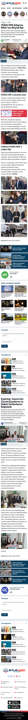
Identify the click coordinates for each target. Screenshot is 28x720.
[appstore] (14, 702)
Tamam (19, 718)
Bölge (14, 388)
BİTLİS (9, 8)
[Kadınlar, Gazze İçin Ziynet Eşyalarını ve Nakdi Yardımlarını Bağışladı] (14, 434)
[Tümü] (26, 355)
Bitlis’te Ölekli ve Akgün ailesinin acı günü (6, 309)
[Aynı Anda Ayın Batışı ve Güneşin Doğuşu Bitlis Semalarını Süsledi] (7, 289)
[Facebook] (8, 676)
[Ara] (23, 3)
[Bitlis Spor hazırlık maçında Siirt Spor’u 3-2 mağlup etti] (21, 316)
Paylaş (4, 61)
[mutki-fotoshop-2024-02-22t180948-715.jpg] (14, 137)
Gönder (4, 346)
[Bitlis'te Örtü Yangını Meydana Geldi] (7, 316)
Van (13, 366)
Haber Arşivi (19, 697)
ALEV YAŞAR (13, 273)
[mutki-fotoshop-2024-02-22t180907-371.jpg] (14, 197)
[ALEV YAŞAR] (4, 274)
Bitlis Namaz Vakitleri (8, 687)
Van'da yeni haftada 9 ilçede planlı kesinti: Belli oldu (18, 369)
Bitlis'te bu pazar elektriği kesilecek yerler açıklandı (19, 309)
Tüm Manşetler (20, 692)
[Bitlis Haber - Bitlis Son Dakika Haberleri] (11, 3)
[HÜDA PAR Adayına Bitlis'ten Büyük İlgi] (14, 51)
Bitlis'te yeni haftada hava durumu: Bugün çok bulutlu (18, 362)
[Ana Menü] (25, 3)
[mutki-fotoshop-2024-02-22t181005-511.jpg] (14, 85)
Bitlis (9, 22)
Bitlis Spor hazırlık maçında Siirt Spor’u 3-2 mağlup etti (21, 323)
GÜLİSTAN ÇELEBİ (15, 589)
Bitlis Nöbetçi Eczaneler (5, 682)
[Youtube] (16, 676)
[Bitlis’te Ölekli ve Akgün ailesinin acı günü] (7, 303)
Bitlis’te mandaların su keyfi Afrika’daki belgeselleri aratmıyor (21, 295)
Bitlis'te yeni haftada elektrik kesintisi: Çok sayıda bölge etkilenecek (19, 377)
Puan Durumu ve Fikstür (6, 693)
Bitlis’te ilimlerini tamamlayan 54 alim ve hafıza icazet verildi (18, 384)
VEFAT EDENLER (17, 8)
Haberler (3, 22)
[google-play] (14, 707)
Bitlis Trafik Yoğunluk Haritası (20, 688)
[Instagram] (14, 676)
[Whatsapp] (19, 676)
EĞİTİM (25, 8)
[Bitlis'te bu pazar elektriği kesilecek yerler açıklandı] (21, 303)
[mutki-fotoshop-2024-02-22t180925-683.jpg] (14, 183)
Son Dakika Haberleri (8, 697)
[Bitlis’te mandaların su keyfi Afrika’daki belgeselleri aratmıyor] (21, 289)
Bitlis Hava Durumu (21, 681)
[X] (11, 676)
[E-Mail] (11, 277)
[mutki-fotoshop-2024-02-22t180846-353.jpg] (14, 230)
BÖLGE (3, 8)
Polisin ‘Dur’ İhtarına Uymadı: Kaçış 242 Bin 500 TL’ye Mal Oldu (19, 392)
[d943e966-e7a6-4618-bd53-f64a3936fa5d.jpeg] (14, 214)
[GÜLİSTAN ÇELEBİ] (4, 590)
